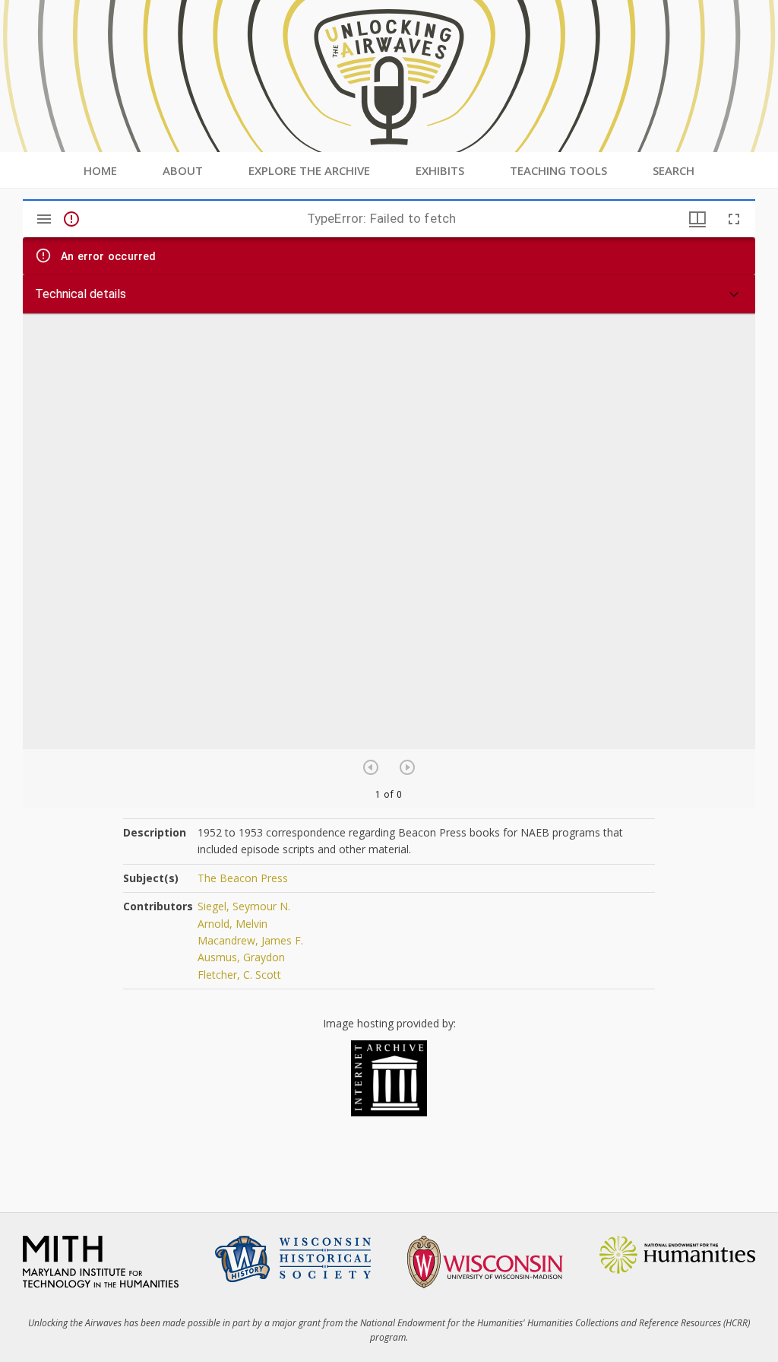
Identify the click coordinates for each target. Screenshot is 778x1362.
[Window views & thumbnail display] (697, 219)
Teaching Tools (558, 170)
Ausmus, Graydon (241, 957)
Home (100, 170)
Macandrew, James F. (250, 940)
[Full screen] (734, 219)
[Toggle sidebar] (44, 219)
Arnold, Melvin (232, 923)
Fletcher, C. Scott (239, 974)
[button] (389, 294)
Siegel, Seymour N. (244, 906)
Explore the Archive (309, 170)
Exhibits (440, 170)
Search (673, 170)
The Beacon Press (243, 878)
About (183, 170)
